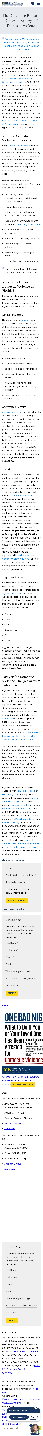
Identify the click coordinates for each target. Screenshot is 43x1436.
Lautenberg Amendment (27, 224)
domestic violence (26, 790)
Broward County (10, 822)
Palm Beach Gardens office (16, 808)
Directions (9, 1128)
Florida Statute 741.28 (19, 145)
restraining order (10, 794)
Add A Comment (17, 900)
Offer (5, 1005)
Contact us (8, 718)
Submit (12, 993)
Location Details (12, 1123)
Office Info (15, 1351)
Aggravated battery (12, 412)
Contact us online (21, 804)
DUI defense (33, 843)
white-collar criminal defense (22, 847)
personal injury (18, 843)
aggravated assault (12, 593)
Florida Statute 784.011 (22, 495)
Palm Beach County (25, 818)
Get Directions (30, 1351)
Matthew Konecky (14, 909)
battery (26, 319)
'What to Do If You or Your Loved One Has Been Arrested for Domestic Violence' (20, 736)
